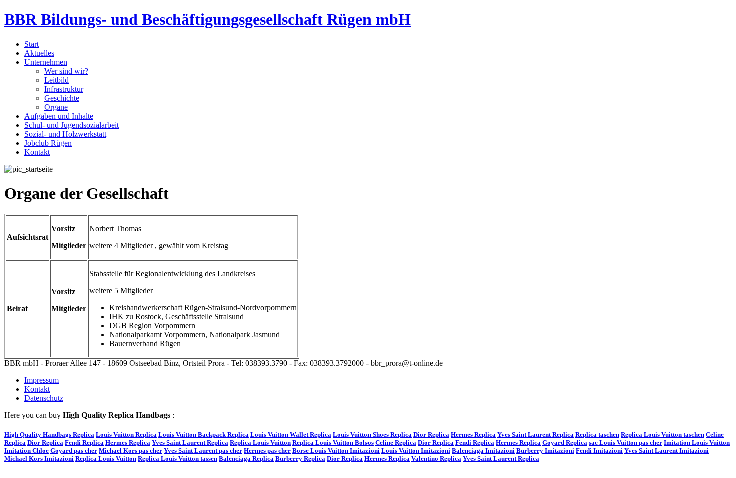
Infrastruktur (63, 89)
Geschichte (61, 98)
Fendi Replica (84, 442)
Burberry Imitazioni (545, 450)
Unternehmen (45, 62)
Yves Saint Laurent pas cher (203, 450)
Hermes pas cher (267, 450)
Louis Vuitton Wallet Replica (290, 434)
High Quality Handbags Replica (49, 434)
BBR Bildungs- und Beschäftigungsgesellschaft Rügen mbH (207, 19)
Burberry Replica (300, 458)
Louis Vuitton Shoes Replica (372, 434)
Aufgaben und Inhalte (58, 116)
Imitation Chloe (26, 450)
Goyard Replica (564, 442)
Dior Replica (431, 434)
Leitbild (56, 80)
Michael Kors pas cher (130, 450)
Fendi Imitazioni (599, 450)
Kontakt (37, 152)
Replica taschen (597, 434)
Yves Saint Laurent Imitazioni (666, 450)
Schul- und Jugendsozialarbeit (71, 125)
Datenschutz (43, 398)
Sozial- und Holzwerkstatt (65, 134)
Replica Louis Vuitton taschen (662, 434)
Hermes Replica (473, 434)
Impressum (41, 380)
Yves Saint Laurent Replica (535, 434)
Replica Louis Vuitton (260, 442)
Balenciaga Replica (246, 458)
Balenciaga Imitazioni (483, 450)
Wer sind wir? (66, 71)
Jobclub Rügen (48, 143)
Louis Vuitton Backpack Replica (203, 434)
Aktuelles (39, 53)
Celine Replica (395, 442)
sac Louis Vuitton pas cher (625, 442)
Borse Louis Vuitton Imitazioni (336, 450)
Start (31, 44)
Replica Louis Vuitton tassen (177, 458)
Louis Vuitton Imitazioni (415, 450)
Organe (56, 107)
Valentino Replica (436, 458)
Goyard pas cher (73, 450)
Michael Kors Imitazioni (39, 458)
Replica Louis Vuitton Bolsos (333, 442)
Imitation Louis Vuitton (697, 442)
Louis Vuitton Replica (126, 434)
